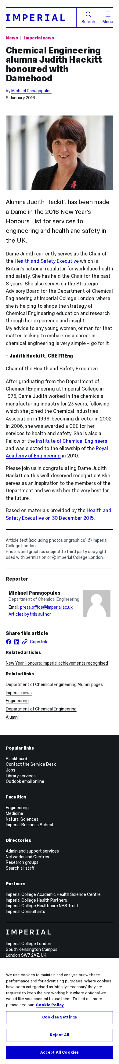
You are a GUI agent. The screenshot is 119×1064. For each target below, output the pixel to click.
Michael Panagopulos (31, 91)
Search (88, 21)
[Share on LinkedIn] (16, 641)
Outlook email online (25, 781)
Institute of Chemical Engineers (71, 441)
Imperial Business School (29, 824)
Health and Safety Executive (47, 261)
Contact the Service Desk (31, 764)
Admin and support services (32, 851)
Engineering (17, 700)
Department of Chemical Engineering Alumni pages (54, 684)
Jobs (10, 770)
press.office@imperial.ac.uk (46, 607)
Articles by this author (30, 614)
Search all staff (20, 868)
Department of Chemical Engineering (41, 709)
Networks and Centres (27, 857)
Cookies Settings (59, 1017)
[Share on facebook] (8, 641)
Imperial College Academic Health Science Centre (53, 894)
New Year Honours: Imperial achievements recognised (57, 663)
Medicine (14, 813)
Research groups (22, 862)
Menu (108, 21)
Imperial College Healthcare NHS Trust (42, 905)
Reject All (59, 1035)
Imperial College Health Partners (36, 900)
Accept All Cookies (59, 1052)
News (12, 38)
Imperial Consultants (25, 911)
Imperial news (39, 38)
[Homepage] (41, 17)
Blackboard (16, 758)
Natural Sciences (22, 819)
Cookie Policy (50, 1005)
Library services (21, 776)
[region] (59, 1011)
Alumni (12, 717)
